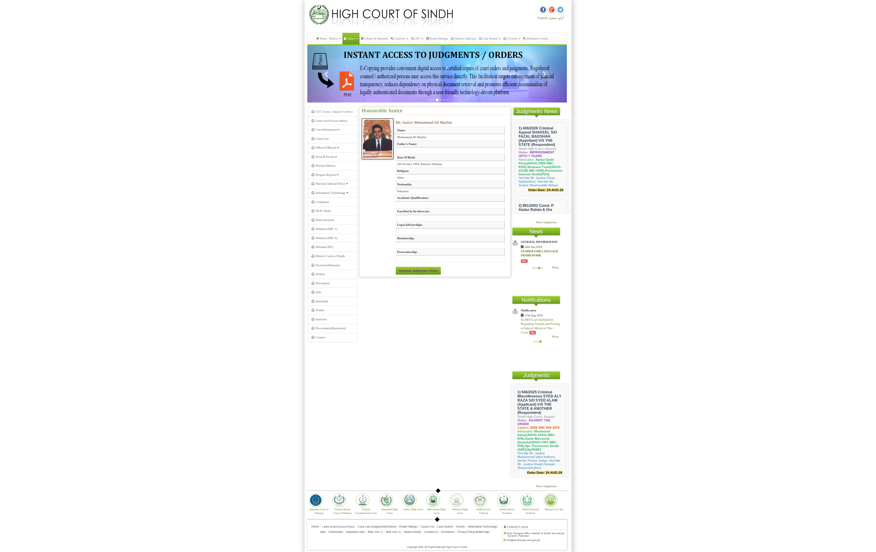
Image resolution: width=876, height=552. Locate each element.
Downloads (335, 532)
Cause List (322, 138)
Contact (320, 337)
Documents (322, 283)
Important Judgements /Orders (418, 270)
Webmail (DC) (324, 247)
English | (543, 18)
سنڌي (553, 18)
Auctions (321, 319)
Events (460, 526)
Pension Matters (325, 165)
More (555, 267)
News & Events (325, 156)
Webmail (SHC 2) (326, 238)
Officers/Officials (326, 147)
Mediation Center (537, 38)
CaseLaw (400, 38)
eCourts (512, 38)
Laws (331, 120)
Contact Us (431, 532)
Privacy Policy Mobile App (473, 532)
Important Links (355, 532)
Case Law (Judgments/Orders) (377, 526)
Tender (319, 310)
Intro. (335, 38)
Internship (321, 301)
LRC (417, 38)
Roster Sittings (438, 38)
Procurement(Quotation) (330, 328)
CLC (334, 111)
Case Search (490, 38)
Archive (320, 274)
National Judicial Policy (330, 183)
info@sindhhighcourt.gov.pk (523, 540)
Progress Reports (326, 174)
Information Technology (331, 193)
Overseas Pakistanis (327, 265)
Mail (375, 532)
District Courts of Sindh (330, 256)
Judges (351, 38)
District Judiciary (465, 38)
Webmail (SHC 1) (326, 229)
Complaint (322, 202)
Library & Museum (376, 38)
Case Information (326, 129)
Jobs (318, 292)
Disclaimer (447, 532)
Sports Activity (412, 532)
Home (323, 38)
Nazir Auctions (324, 220)
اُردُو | (560, 18)
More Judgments (546, 222)
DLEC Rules (323, 211)
